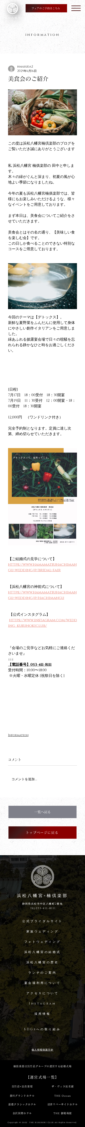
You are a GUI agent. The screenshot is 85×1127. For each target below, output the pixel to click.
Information (18, 735)
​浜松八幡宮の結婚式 (42, 952)
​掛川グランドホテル (22, 1095)
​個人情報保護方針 (42, 1049)
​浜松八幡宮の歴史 (42, 962)
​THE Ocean (62, 1095)
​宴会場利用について (42, 983)
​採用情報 (42, 1014)
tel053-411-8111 (42, 908)
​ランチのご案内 (42, 973)
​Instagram (42, 1004)
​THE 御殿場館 (62, 1113)
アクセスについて (42, 993)
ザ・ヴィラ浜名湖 (63, 1086)
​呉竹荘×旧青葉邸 (22, 1086)
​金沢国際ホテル (22, 1113)
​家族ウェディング (42, 931)
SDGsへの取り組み (42, 1029)
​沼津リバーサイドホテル (62, 1104)
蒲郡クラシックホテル (22, 1104)
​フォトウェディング (42, 942)
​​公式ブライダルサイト (42, 921)
